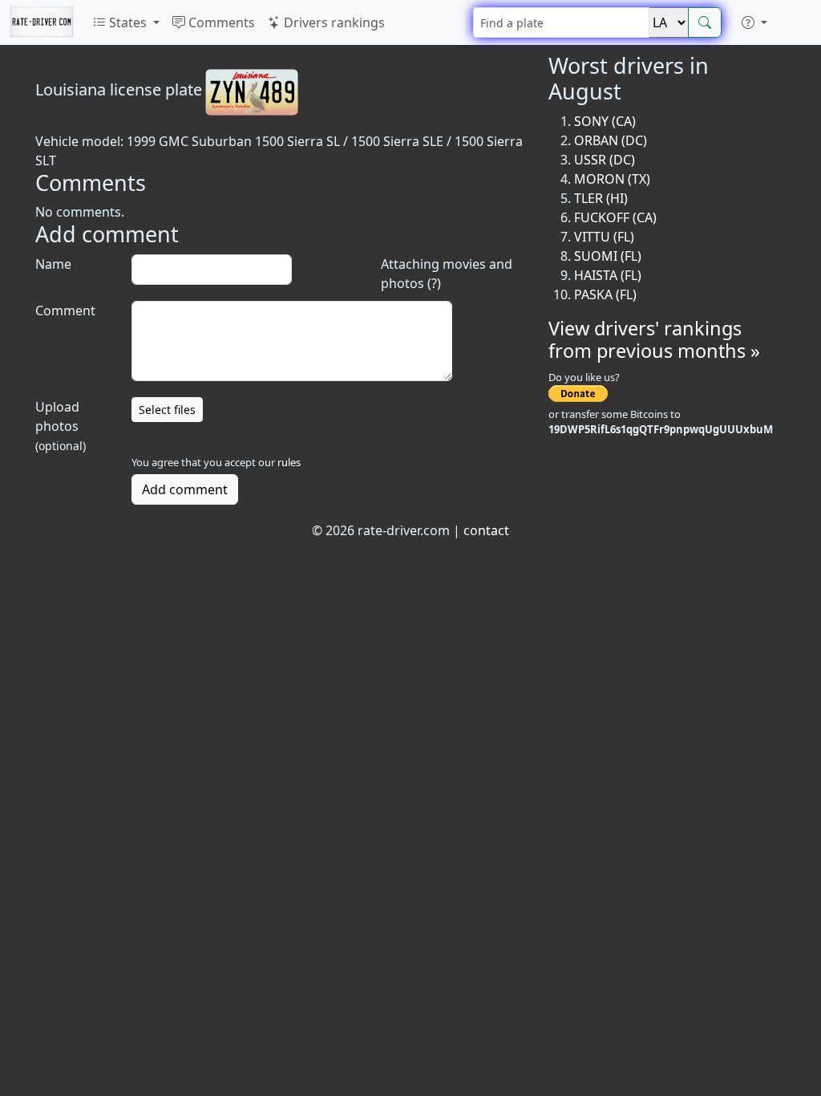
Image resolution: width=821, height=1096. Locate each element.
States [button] (128, 22)
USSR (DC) (604, 159)
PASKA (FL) (605, 294)
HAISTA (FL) (607, 275)
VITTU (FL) (604, 237)
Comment (65, 310)
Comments (220, 22)
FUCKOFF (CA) (615, 217)
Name (53, 264)
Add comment (185, 489)
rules (289, 462)
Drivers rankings (333, 22)
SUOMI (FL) (607, 256)
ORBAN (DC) (610, 140)
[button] (754, 22)
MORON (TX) (612, 179)
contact (486, 530)
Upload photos (60, 425)
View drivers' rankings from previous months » (654, 339)
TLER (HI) (601, 198)
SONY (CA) (605, 121)
